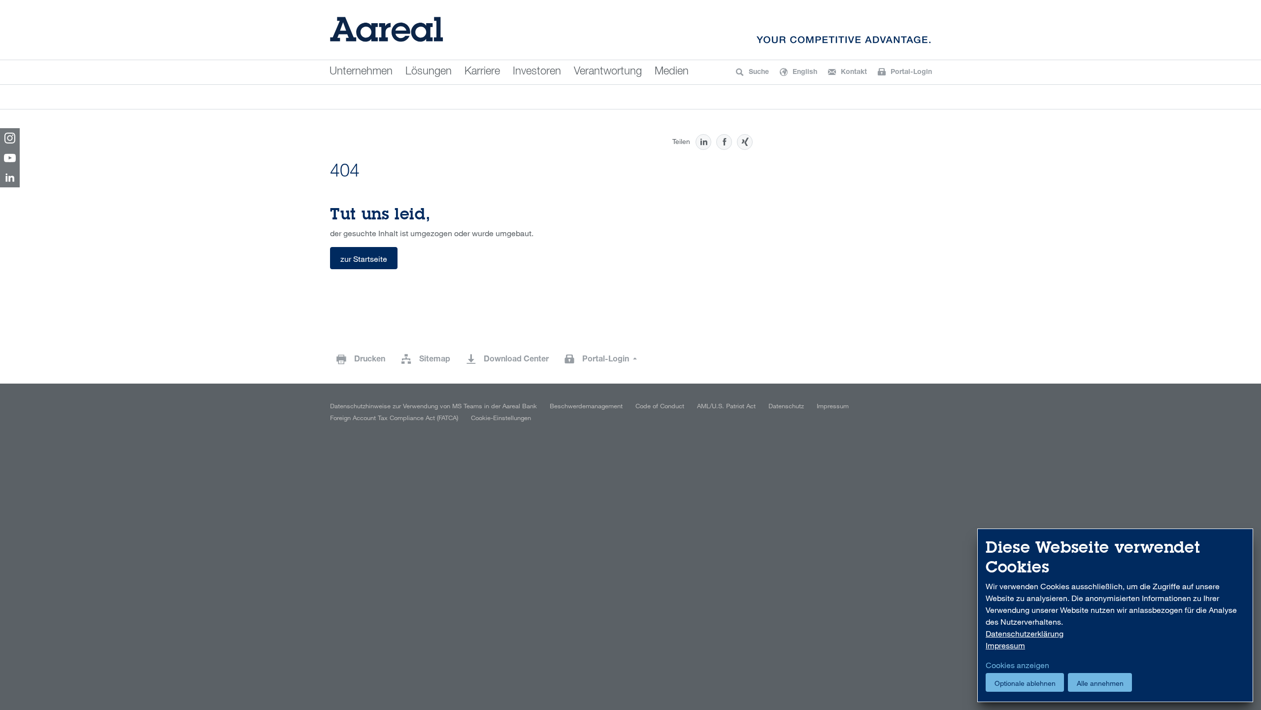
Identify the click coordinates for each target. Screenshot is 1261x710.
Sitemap (434, 360)
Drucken (369, 360)
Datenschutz (786, 406)
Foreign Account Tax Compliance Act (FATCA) (394, 418)
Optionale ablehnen (1025, 683)
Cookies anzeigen (1017, 665)
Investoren (537, 72)
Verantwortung (608, 72)
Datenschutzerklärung (1024, 634)
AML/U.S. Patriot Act (726, 406)
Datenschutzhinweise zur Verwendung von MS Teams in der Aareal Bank (433, 406)
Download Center (516, 360)
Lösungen (428, 72)
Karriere (482, 72)
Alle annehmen (1100, 683)
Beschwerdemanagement (586, 406)
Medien (672, 72)
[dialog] (1115, 616)
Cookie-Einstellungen (501, 418)
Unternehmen (361, 72)
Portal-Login (606, 360)
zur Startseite (363, 259)
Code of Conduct (659, 406)
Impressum (833, 406)
